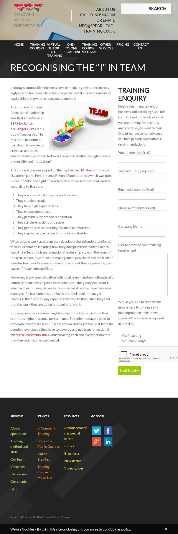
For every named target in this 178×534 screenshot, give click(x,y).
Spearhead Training (21, 517)
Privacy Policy (51, 517)
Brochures (72, 453)
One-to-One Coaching (72, 48)
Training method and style (19, 446)
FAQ (13, 489)
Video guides (74, 468)
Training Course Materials (89, 48)
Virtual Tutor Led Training (54, 50)
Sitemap (65, 517)
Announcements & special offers (75, 433)
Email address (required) (136, 189)
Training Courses (37, 46)
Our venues (18, 474)
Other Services (106, 46)
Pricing (122, 44)
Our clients (18, 481)
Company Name (130, 226)
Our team (17, 459)
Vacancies (17, 466)
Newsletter (72, 461)
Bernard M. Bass (80, 170)
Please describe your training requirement (139, 247)
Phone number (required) (136, 208)
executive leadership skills (29, 335)
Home (19, 44)
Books (69, 446)
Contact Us (141, 46)
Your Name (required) (134, 152)
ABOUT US (105, 9)
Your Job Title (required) (136, 171)
